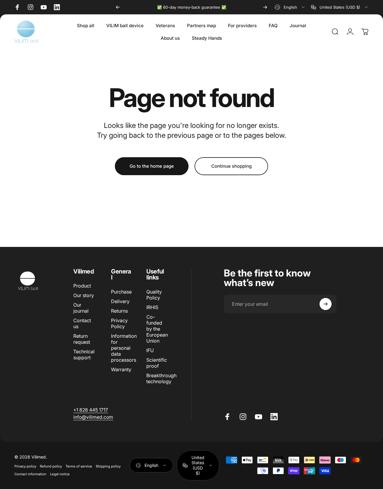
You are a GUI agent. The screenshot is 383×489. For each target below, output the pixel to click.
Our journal (81, 308)
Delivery (120, 301)
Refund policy (51, 466)
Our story (83, 295)
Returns (119, 311)
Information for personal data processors (124, 348)
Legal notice (60, 474)
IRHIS (152, 307)
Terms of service (79, 466)
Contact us (82, 323)
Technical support (84, 354)
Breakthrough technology (161, 378)
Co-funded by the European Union (157, 329)
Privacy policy (25, 466)
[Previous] (117, 7)
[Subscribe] (326, 304)
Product (82, 286)
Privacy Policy (119, 323)
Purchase (121, 292)
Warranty (121, 369)
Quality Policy (154, 295)
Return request (81, 339)
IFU (150, 350)
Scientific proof (156, 363)
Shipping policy (108, 466)
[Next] (265, 7)
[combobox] (290, 7)
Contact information (30, 474)
